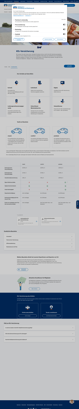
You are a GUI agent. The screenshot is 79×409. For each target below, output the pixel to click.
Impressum (27, 15)
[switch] (64, 24)
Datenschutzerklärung (18, 15)
